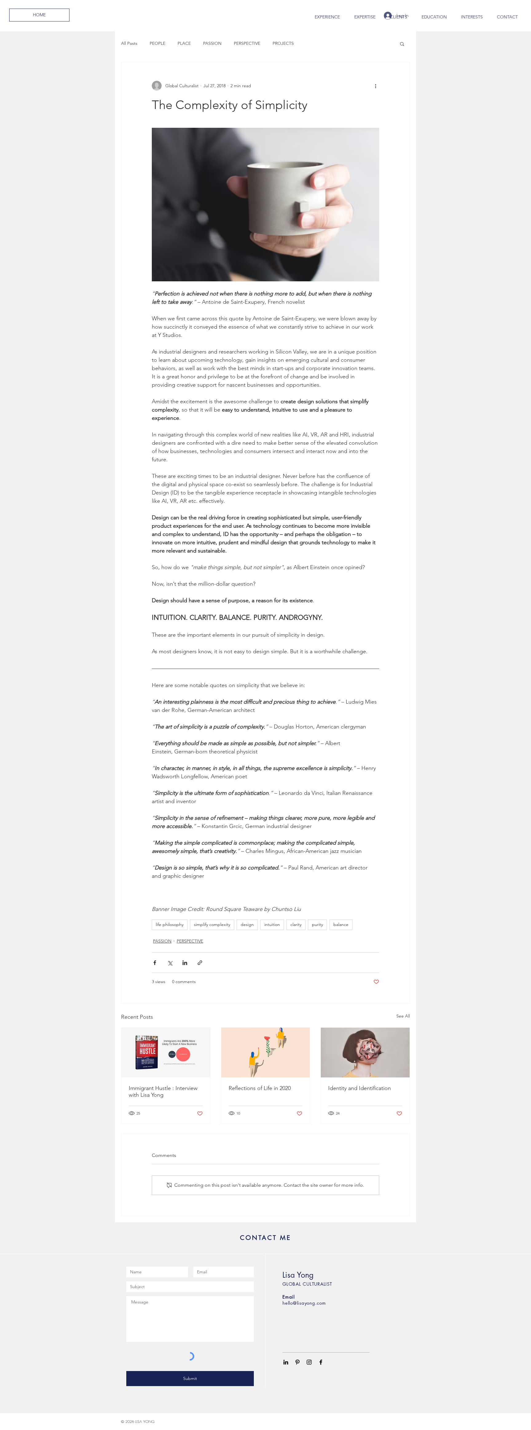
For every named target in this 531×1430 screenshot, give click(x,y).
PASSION (212, 43)
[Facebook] (320, 1362)
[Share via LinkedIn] (185, 963)
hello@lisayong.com (304, 1303)
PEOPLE (157, 43)
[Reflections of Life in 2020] (265, 1052)
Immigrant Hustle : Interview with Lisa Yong (163, 1091)
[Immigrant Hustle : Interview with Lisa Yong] (165, 1052)
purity (317, 924)
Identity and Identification (359, 1088)
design (247, 924)
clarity (295, 924)
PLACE (184, 43)
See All (403, 1016)
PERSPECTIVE (247, 43)
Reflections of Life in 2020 (260, 1088)
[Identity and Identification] (365, 1052)
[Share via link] (200, 963)
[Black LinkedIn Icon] (285, 1362)
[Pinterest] (297, 1362)
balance (340, 924)
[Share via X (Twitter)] (170, 963)
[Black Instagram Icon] (309, 1362)
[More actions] (375, 85)
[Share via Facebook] (155, 963)
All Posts (129, 43)
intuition (272, 924)
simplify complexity (212, 924)
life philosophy (169, 924)
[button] (402, 43)
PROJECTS (283, 43)
